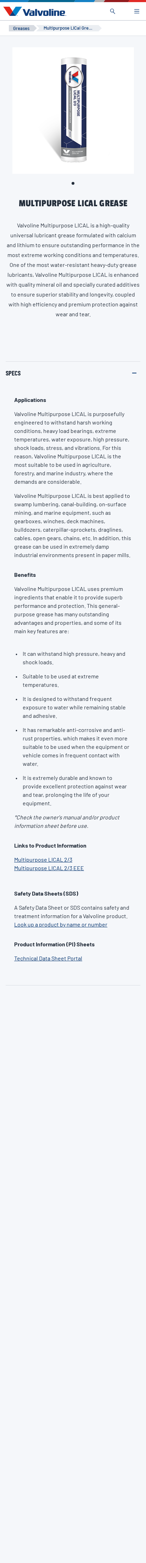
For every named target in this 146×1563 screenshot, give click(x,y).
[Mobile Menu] (137, 11)
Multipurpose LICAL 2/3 (43, 859)
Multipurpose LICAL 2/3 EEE (49, 868)
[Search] (112, 11)
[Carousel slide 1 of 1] (73, 183)
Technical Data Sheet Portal (48, 958)
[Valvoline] (33, 11)
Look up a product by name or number (60, 924)
